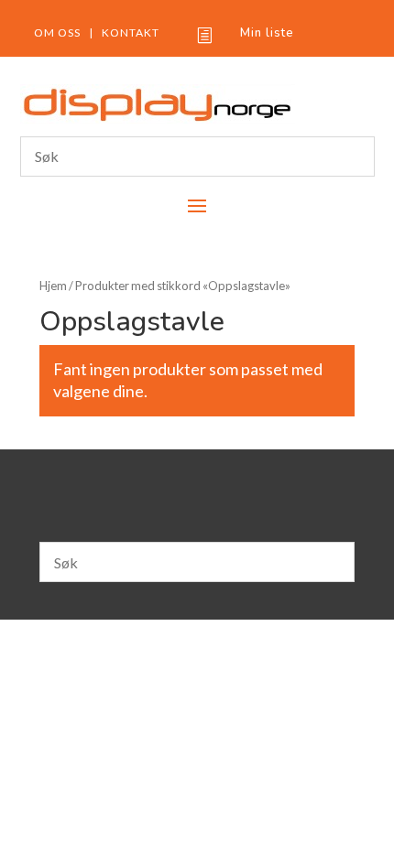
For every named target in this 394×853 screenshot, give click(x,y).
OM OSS (57, 32)
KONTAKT (130, 32)
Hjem (53, 285)
